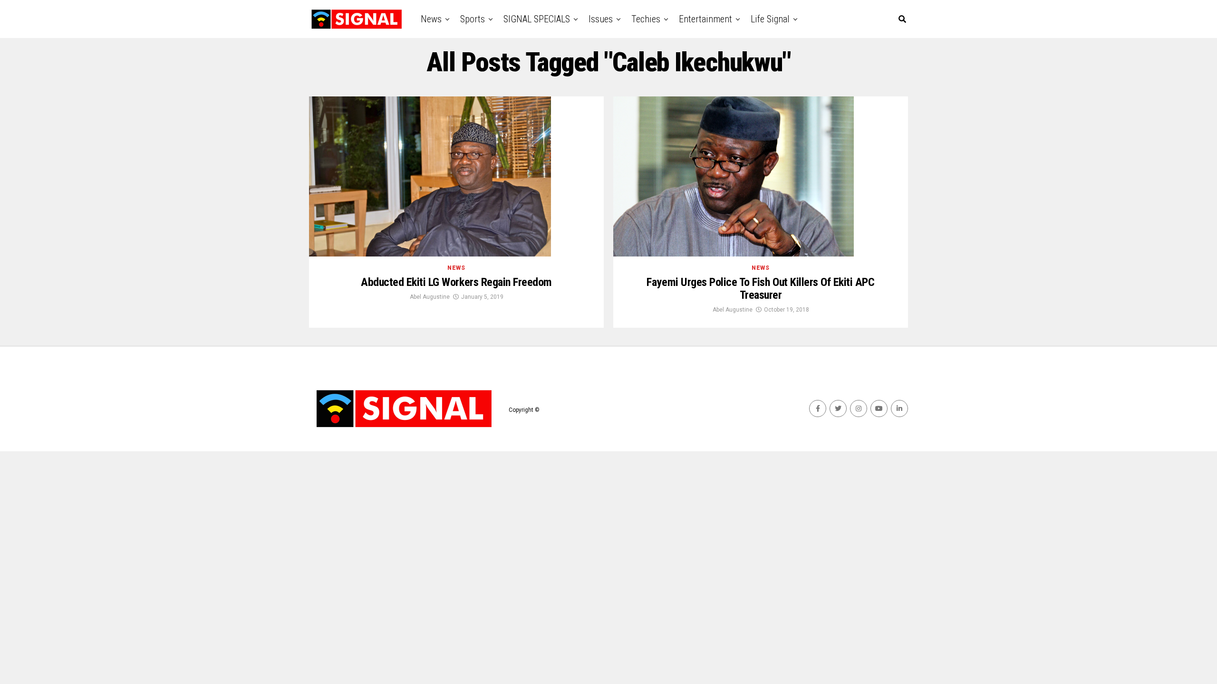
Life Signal (770, 19)
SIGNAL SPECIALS (536, 19)
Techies (645, 19)
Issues (601, 19)
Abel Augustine (430, 297)
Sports (472, 19)
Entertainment (705, 19)
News (431, 19)
